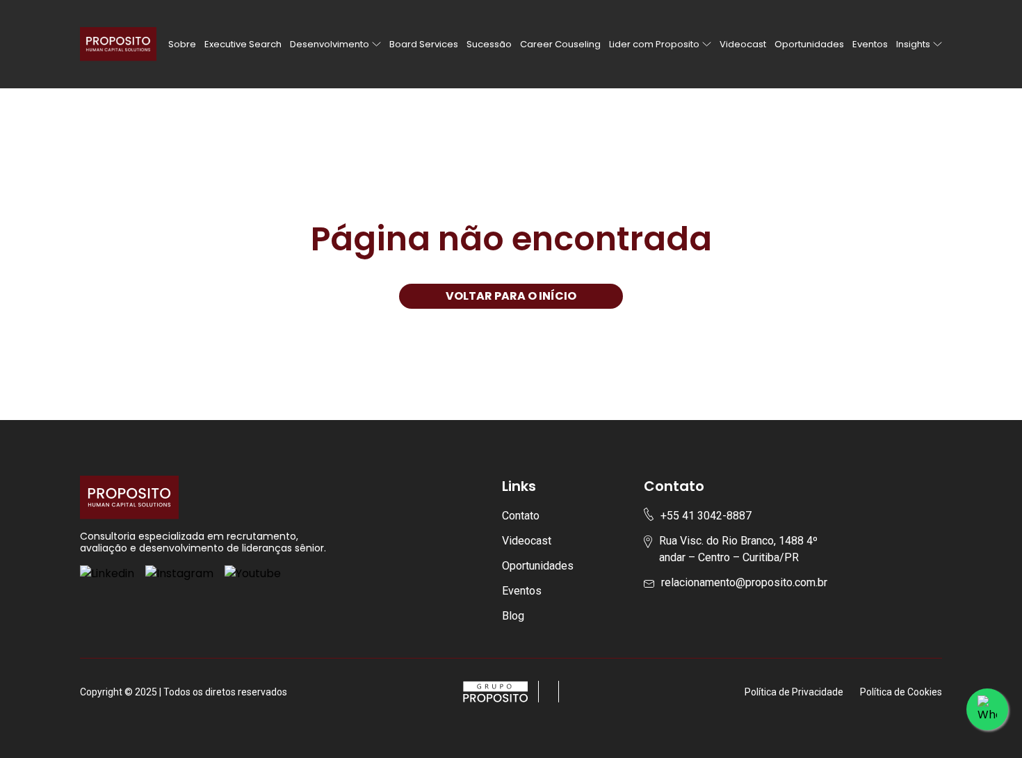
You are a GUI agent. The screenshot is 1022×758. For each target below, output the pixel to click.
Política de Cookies (901, 691)
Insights (913, 44)
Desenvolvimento (329, 44)
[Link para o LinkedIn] (107, 573)
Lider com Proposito (654, 44)
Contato (521, 515)
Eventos (870, 44)
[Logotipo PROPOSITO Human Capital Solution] (118, 44)
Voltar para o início (511, 296)
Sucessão (489, 44)
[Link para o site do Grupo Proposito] (501, 691)
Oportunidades (809, 44)
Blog (513, 615)
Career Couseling (560, 44)
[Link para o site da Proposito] (554, 691)
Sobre (182, 44)
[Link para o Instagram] (179, 573)
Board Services (423, 44)
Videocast (743, 44)
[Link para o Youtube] (253, 573)
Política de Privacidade (794, 691)
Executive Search (243, 44)
